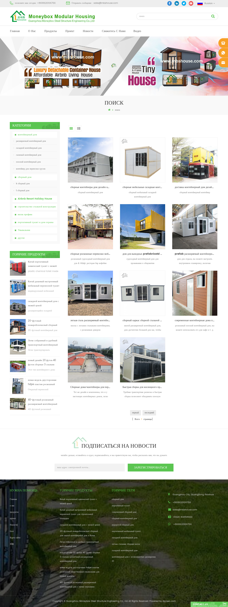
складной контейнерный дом (29, 148)
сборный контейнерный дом (124, 518)
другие (21, 238)
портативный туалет (121, 505)
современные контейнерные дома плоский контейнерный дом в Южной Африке (196, 320)
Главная (15, 31)
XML (12, 544)
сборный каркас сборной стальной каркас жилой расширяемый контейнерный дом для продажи (144, 320)
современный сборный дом (124, 512)
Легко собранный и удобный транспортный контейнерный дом (43, 343)
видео (137, 31)
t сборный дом (22, 190)
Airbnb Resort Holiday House (35, 199)
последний (149, 412)
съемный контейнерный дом (28, 155)
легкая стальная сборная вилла (126, 544)
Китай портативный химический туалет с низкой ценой (42, 264)
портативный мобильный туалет (126, 531)
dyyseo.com (169, 601)
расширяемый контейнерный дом (31, 141)
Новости (88, 31)
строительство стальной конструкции (37, 207)
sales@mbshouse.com (106, 3)
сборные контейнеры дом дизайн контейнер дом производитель (91, 187)
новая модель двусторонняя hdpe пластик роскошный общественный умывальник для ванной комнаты (42, 382)
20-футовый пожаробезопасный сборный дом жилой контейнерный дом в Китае (43, 323)
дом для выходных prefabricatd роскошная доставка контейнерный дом (144, 254)
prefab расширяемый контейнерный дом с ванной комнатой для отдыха (196, 254)
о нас (32, 31)
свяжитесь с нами (114, 31)
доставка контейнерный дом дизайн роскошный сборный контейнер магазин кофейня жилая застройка (196, 187)
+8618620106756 (46, 3)
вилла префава (25, 214)
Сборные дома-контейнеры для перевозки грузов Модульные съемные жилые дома (91, 387)
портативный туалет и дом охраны (35, 222)
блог (12, 531)
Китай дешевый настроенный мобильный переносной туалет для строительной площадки (43, 284)
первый (135, 412)
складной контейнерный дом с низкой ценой (43, 303)
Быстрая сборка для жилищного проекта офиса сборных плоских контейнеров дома (144, 387)
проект (69, 31)
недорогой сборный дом (123, 525)
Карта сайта (15, 537)
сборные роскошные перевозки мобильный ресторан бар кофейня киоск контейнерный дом (91, 254)
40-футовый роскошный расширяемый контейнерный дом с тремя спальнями (42, 402)
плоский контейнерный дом (28, 162)
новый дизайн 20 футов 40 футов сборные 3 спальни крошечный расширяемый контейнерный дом (42, 363)
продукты (50, 31)
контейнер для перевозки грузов (30, 169)
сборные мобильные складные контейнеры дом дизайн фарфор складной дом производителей (144, 187)
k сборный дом (23, 183)
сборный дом (24, 177)
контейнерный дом (27, 135)
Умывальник (24, 230)
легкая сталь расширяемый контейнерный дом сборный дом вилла (91, 320)
